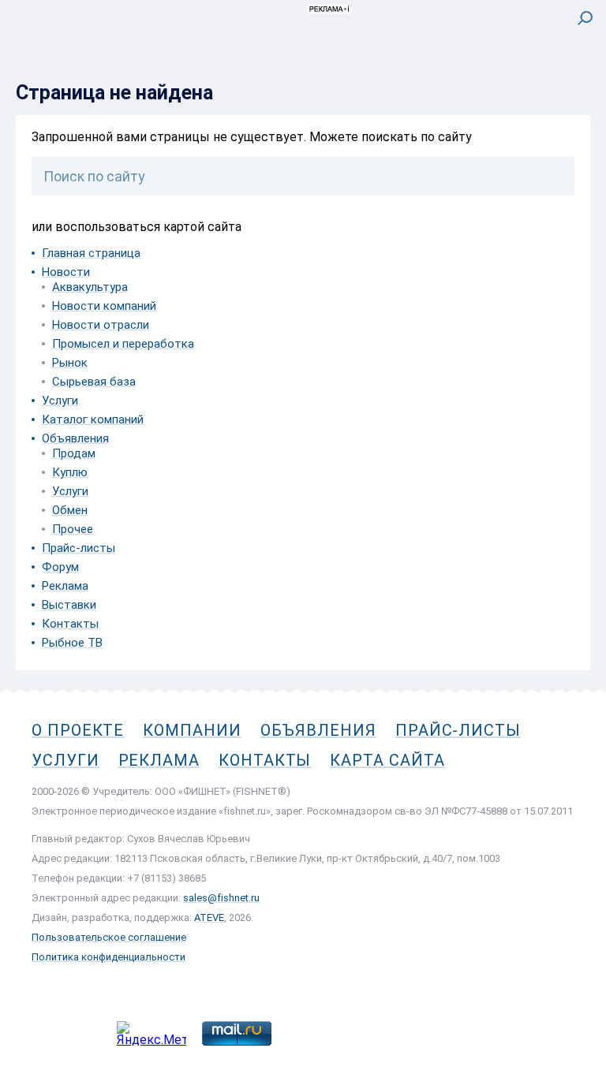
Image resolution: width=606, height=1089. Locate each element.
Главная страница (91, 253)
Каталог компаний (93, 419)
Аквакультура (90, 287)
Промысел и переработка (123, 344)
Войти (573, 84)
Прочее (72, 529)
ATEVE (209, 917)
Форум (60, 567)
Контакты (70, 624)
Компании (192, 730)
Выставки (69, 605)
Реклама (65, 586)
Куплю (70, 472)
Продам (73, 453)
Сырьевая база (94, 382)
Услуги (60, 400)
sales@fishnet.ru (221, 898)
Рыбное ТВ (72, 643)
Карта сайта (387, 760)
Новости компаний (104, 306)
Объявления (75, 438)
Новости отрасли (100, 325)
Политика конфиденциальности (108, 957)
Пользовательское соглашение (109, 937)
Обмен (70, 510)
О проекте (78, 730)
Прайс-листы (78, 548)
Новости (66, 272)
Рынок (70, 363)
